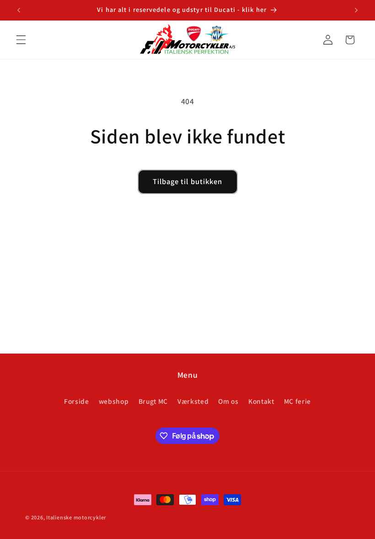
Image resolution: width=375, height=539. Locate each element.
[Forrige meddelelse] (19, 10)
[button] (21, 40)
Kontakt (261, 401)
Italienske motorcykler (76, 517)
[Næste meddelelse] (356, 10)
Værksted (193, 401)
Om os (228, 401)
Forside (76, 401)
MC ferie (297, 401)
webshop (114, 401)
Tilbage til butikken (188, 181)
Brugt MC (153, 401)
